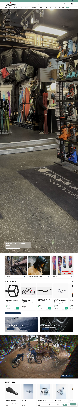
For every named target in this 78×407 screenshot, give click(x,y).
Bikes (10, 7)
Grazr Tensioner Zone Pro (59, 400)
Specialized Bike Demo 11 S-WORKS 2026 (27, 301)
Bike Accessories (24, 7)
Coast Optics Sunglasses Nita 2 (60, 301)
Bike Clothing (33, 7)
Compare (8, 308)
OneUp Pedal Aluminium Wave (12, 300)
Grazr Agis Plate (25, 400)
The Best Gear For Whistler (12, 313)
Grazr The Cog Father (42, 400)
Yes (65, 404)
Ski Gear (40, 7)
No (68, 404)
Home (6, 7)
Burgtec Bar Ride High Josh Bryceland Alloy (44, 300)
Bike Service (61, 7)
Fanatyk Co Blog (48, 7)
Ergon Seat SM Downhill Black (12, 400)
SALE (68, 7)
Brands (55, 7)
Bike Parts (16, 7)
